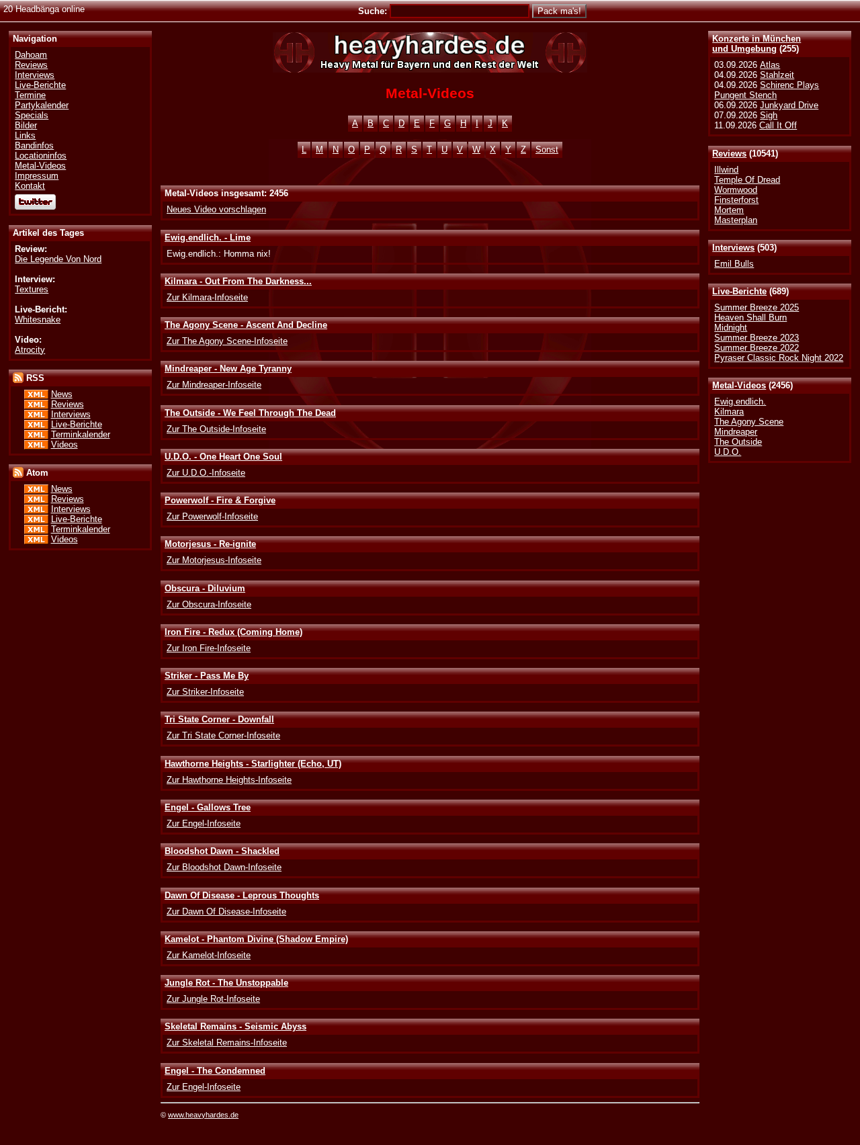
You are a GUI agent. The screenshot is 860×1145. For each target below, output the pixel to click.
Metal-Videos (739, 385)
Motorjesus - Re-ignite (210, 544)
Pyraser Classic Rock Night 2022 (778, 358)
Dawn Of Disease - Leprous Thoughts (242, 895)
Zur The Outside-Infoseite (216, 429)
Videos (64, 444)
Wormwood (735, 190)
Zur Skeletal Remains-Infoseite (227, 1042)
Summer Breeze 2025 (756, 307)
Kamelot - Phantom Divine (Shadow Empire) (256, 939)
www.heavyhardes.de (203, 1115)
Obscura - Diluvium (205, 588)
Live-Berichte (739, 291)
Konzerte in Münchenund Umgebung (756, 44)
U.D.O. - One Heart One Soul (223, 457)
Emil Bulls (734, 264)
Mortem (729, 210)
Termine (30, 95)
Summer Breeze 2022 (756, 348)
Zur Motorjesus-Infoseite (214, 560)
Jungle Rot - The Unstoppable (226, 983)
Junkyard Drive (789, 105)
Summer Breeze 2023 (756, 338)
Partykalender (42, 105)
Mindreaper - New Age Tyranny (228, 369)
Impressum (36, 176)
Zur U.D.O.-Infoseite (206, 473)
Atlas (770, 65)
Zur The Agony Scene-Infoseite (227, 341)
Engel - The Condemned (215, 1071)
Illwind (726, 170)
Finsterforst (736, 200)
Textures (31, 289)
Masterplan (735, 220)
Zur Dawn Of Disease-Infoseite (226, 911)
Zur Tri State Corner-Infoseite (223, 735)
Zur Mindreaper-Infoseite (214, 385)
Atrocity (30, 350)
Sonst (546, 149)
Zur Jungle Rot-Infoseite (213, 999)
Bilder (26, 125)
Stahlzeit (777, 75)
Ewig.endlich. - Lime (208, 237)
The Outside (738, 442)
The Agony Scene (748, 422)
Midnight (730, 328)
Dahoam (31, 55)
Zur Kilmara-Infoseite (207, 297)
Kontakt (30, 186)
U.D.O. (727, 452)
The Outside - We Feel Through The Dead (250, 413)
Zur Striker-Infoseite (205, 692)
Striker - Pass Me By (207, 676)
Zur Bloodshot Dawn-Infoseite (224, 867)
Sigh (768, 115)
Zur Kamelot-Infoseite (209, 955)
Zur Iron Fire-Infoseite (209, 648)
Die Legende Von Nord (58, 259)
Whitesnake (37, 319)
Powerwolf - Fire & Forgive (220, 500)
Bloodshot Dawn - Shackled (222, 851)
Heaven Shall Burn (750, 317)
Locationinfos (41, 156)
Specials (31, 115)
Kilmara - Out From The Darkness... (238, 281)
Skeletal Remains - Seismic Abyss (235, 1026)
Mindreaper (735, 432)
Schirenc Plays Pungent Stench (766, 90)
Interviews (733, 248)
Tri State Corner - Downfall (219, 719)
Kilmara (729, 412)
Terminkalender (80, 434)
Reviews (729, 154)
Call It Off (778, 125)
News (62, 394)
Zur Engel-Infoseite (204, 823)
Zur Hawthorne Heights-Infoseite (229, 780)
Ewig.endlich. (740, 401)
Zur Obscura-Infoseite (209, 604)
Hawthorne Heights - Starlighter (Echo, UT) (253, 764)
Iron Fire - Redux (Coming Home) (233, 632)
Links (25, 135)
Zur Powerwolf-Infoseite (212, 516)
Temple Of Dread (747, 180)
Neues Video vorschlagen (216, 209)
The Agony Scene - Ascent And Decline (246, 325)
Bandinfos (34, 145)
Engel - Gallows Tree (208, 807)
